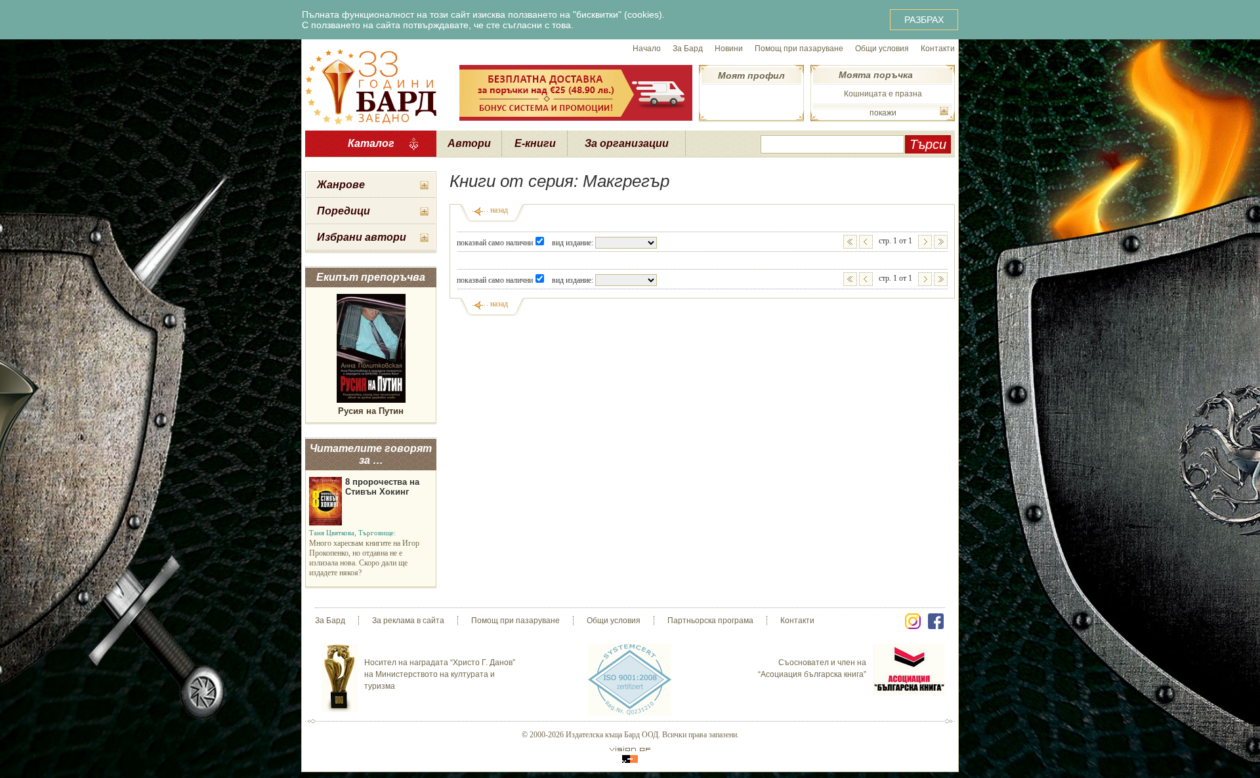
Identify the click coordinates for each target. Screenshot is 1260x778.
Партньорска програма (710, 620)
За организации (627, 143)
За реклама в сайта (408, 620)
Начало (647, 48)
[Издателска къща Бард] (370, 85)
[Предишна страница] (866, 242)
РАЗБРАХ (924, 19)
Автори (469, 143)
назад (499, 210)
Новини (729, 48)
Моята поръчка (876, 75)
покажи (883, 112)
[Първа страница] (850, 242)
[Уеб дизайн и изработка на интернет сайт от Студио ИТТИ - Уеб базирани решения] (630, 755)
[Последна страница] (941, 242)
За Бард (688, 48)
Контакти (938, 48)
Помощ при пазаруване (799, 48)
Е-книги (535, 143)
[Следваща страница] (925, 242)
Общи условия (882, 48)
